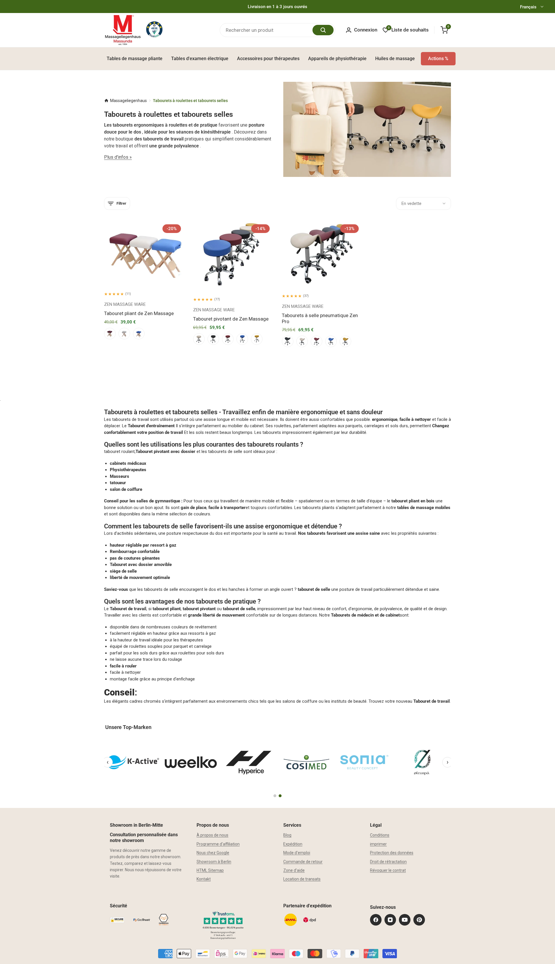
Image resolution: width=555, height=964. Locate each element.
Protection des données (391, 852)
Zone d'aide (294, 870)
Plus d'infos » (118, 157)
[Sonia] (364, 762)
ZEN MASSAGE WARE (125, 304)
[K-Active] (133, 762)
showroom (170, 856)
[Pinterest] (419, 920)
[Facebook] (376, 920)
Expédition (292, 844)
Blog (287, 835)
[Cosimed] (306, 762)
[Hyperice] (249, 762)
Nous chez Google (213, 852)
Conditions (379, 835)
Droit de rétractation (388, 861)
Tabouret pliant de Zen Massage (139, 313)
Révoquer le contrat (388, 870)
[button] (136, 272)
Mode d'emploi (296, 852)
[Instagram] (390, 920)
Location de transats (302, 879)
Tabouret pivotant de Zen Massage (231, 319)
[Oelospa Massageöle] (422, 762)
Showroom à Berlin (214, 861)
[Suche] (323, 30)
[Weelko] (191, 762)
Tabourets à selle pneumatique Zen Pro (320, 318)
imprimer (378, 844)
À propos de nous (212, 835)
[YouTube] (404, 920)
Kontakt (204, 879)
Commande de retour (303, 861)
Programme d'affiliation (218, 844)
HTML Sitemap (210, 870)
